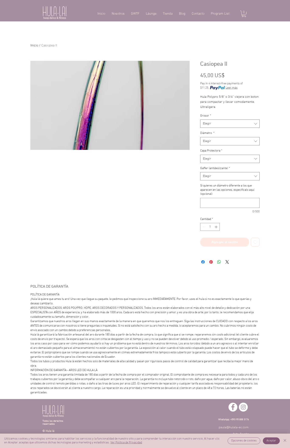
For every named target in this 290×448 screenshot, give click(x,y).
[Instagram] (243, 407)
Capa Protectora (211, 151)
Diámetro (207, 133)
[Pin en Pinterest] (211, 261)
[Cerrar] (284, 441)
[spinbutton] (210, 227)
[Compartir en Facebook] (203, 261)
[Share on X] (227, 261)
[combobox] (230, 124)
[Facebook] (232, 407)
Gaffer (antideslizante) (215, 168)
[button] (244, 14)
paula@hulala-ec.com (234, 427)
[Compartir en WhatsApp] (219, 261)
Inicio (34, 45)
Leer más (232, 88)
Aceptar (271, 440)
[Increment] (216, 227)
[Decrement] (203, 227)
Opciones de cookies (244, 440)
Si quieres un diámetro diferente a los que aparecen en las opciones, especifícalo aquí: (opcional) (227, 190)
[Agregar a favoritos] (255, 242)
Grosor (205, 116)
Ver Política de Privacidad (126, 442)
